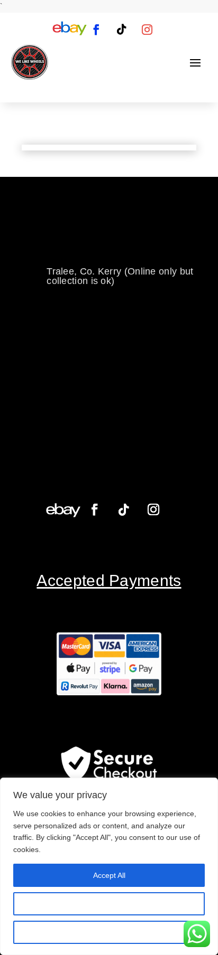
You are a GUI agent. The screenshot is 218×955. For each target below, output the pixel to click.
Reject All (109, 932)
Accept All (109, 875)
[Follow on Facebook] (96, 29)
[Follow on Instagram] (147, 29)
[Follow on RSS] (69, 29)
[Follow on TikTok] (121, 29)
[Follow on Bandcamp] (63, 510)
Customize (109, 904)
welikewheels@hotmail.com (107, 238)
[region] (109, 866)
